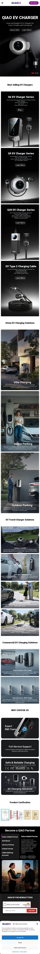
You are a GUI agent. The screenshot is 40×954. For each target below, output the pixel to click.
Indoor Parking (23, 443)
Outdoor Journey (20, 548)
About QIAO (14, 30)
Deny (20, 942)
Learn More (26, 30)
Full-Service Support (20, 746)
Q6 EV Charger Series (21, 96)
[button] (37, 924)
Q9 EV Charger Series (21, 153)
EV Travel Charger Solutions (20, 519)
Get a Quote (33, 3)
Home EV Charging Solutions (20, 323)
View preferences (20, 948)
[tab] (10, 836)
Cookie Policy (15, 951)
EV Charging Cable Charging (20, 603)
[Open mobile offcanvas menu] (2, 3)
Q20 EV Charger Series (21, 209)
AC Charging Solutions (20, 788)
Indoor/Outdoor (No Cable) (22, 670)
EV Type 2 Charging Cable (21, 266)
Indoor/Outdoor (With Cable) (22, 698)
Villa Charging (22, 382)
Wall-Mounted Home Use (22, 575)
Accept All (20, 937)
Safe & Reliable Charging (20, 762)
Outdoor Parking (22, 505)
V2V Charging (20, 629)
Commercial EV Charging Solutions (20, 642)
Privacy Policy (23, 951)
